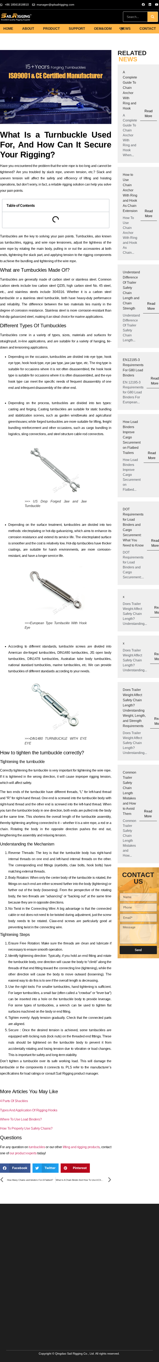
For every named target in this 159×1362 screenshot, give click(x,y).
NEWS (125, 28)
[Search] (152, 17)
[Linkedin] (150, 4)
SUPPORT (77, 28)
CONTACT (148, 28)
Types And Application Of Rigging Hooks (28, 1110)
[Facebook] (143, 4)
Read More (149, 113)
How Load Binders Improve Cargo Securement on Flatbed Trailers (132, 437)
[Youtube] (156, 4)
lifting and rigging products (81, 1147)
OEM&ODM (103, 28)
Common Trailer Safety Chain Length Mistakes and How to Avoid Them (129, 793)
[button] (15, 1168)
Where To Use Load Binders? (21, 1119)
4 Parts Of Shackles (14, 1101)
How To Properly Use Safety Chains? (26, 1128)
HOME (8, 28)
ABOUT (28, 28)
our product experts (23, 1153)
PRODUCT (51, 28)
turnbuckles (37, 1147)
